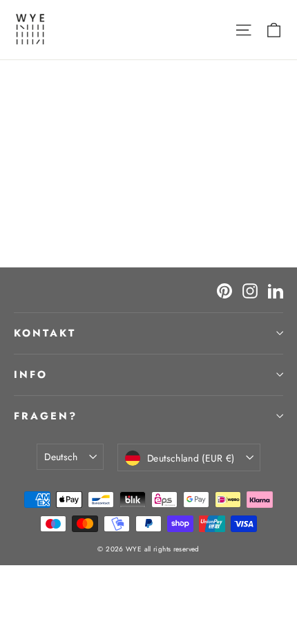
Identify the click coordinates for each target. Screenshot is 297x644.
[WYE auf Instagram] (250, 290)
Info (31, 374)
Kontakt (45, 333)
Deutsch (60, 457)
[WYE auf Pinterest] (224, 290)
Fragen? (45, 416)
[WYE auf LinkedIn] (275, 290)
